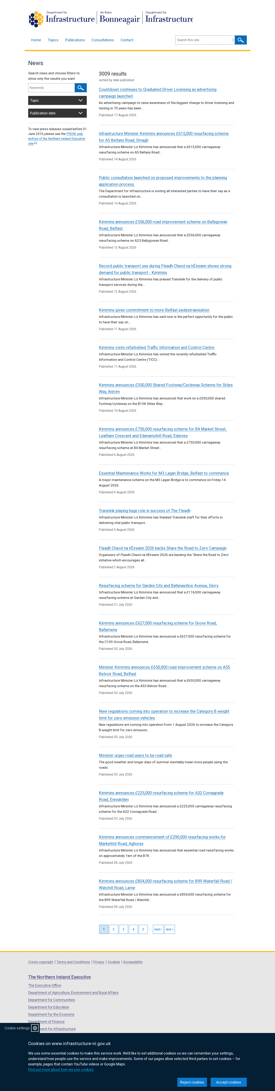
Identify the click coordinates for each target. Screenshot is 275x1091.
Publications (75, 40)
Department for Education (48, 1007)
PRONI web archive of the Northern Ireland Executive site (56, 138)
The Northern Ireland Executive (59, 977)
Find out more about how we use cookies (61, 1069)
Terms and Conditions (73, 962)
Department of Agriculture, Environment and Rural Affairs (73, 992)
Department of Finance (46, 1021)
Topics (53, 40)
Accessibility (133, 962)
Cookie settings (17, 1028)
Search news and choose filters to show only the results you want (54, 76)
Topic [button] (34, 100)
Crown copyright (40, 962)
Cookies (114, 962)
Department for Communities (51, 1000)
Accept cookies (228, 1082)
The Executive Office (44, 985)
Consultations (103, 40)
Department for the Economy (51, 1014)
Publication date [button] (43, 113)
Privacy (98, 962)
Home (36, 40)
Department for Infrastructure (52, 1029)
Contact (127, 40)
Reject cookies (192, 1082)
